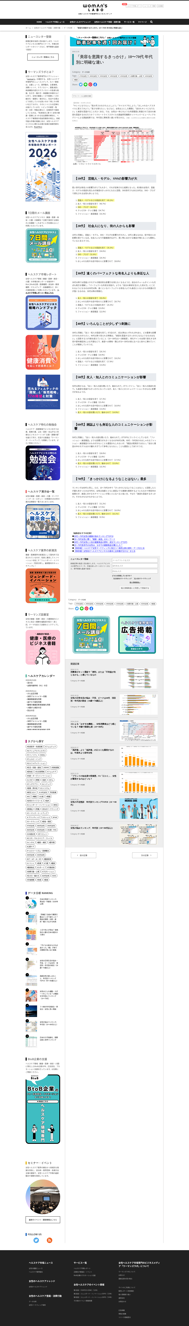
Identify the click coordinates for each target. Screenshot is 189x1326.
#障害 (37, 780)
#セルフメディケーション (36, 763)
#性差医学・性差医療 (34, 746)
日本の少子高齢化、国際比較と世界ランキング (49, 1038)
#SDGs (42, 755)
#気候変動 (55, 767)
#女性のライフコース (34, 800)
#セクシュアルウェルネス (36, 751)
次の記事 (145, 855)
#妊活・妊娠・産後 (34, 767)
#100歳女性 (31, 834)
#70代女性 (83, 76)
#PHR (55, 817)
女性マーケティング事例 (37, 1305)
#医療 (39, 863)
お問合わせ (122, 1301)
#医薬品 (30, 809)
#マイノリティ (32, 755)
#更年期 (52, 842)
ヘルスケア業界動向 (36, 1272)
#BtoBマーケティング (50, 809)
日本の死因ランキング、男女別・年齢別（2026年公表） (49, 901)
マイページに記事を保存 (82, 96)
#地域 (39, 880)
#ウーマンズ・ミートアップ (37, 813)
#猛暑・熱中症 (32, 788)
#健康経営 (47, 859)
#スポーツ (40, 867)
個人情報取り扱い (125, 1294)
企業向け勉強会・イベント (83, 1272)
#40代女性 (113, 76)
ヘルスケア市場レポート (134, 6)
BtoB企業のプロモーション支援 (84, 1275)
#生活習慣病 (39, 771)
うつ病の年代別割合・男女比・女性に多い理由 (49, 1007)
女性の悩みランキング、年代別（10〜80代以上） (49, 1023)
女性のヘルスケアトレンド (38, 1287)
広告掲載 (160, 6)
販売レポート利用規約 (126, 1291)
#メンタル (30, 842)
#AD (28, 796)
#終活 (55, 805)
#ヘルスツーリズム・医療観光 (38, 851)
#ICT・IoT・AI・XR (34, 859)
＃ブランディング (33, 817)
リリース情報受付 (125, 1317)
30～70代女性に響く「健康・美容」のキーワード (94, 539)
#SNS (54, 876)
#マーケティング (33, 821)
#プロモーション (48, 871)
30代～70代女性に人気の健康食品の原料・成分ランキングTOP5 (100, 542)
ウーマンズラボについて (127, 1271)
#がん (51, 780)
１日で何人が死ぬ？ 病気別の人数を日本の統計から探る (49, 932)
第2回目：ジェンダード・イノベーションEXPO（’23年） (93, 1294)
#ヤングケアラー (33, 784)
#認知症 (30, 771)
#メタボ (30, 780)
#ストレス (46, 817)
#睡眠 (34, 796)
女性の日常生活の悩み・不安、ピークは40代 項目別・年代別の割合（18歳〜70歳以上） (49, 964)
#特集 (37, 809)
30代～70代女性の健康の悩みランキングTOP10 (93, 536)
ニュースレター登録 (149, 6)
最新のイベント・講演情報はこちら (43, 1219)
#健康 (53, 863)
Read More (38, 127)
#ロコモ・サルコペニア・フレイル (39, 838)
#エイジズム (44, 788)
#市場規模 (30, 880)
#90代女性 (51, 825)
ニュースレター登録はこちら (43, 57)
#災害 (41, 796)
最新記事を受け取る (125, 1278)
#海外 (47, 800)
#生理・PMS (52, 830)
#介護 (46, 863)
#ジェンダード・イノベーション (39, 805)
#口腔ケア (30, 846)
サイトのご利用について (127, 1287)
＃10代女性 (43, 792)
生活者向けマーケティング (122, 578)
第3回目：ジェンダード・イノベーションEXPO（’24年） (93, 1297)
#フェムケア (51, 771)
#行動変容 (51, 867)
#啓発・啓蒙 (46, 821)
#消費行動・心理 (136, 76)
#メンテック (46, 784)
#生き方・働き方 (33, 876)
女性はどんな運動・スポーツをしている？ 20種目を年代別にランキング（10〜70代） (49, 994)
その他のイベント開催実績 (83, 1301)
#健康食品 (30, 867)
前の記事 (83, 855)
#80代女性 (41, 825)
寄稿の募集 (122, 1314)
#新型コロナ (31, 792)
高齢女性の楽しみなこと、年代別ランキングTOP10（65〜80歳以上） (49, 978)
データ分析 (86, 72)
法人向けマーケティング (142, 578)
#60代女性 (93, 76)
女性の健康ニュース (36, 1268)
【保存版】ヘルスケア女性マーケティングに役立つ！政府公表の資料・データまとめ (109, 548)
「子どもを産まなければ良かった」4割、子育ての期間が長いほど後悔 (49, 947)
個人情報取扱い (135, 582)
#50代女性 (103, 76)
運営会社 (122, 1298)
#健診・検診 (41, 842)
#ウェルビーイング (34, 759)
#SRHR (46, 767)
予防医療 (53, 792)
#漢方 (44, 780)
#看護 (48, 796)
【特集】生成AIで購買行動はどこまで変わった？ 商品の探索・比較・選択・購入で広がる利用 (49, 918)
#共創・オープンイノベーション (39, 776)
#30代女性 (123, 76)
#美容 (76, 80)
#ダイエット (42, 834)
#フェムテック (50, 746)
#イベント (30, 863)
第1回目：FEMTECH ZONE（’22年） (86, 1290)
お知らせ (122, 1275)
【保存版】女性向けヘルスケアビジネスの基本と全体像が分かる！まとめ (104, 551)
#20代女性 (148, 76)
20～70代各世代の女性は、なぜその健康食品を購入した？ (98, 545)
